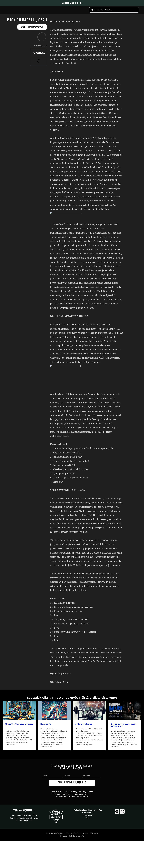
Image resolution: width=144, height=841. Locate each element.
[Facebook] (117, 811)
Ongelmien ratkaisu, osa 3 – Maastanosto (123, 725)
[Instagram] (122, 811)
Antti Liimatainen (83, 724)
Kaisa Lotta (45, 724)
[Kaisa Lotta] (54, 710)
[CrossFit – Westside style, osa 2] (19, 710)
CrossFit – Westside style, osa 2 (19, 725)
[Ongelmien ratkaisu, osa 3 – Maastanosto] (124, 710)
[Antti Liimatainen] (89, 710)
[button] (44, 53)
